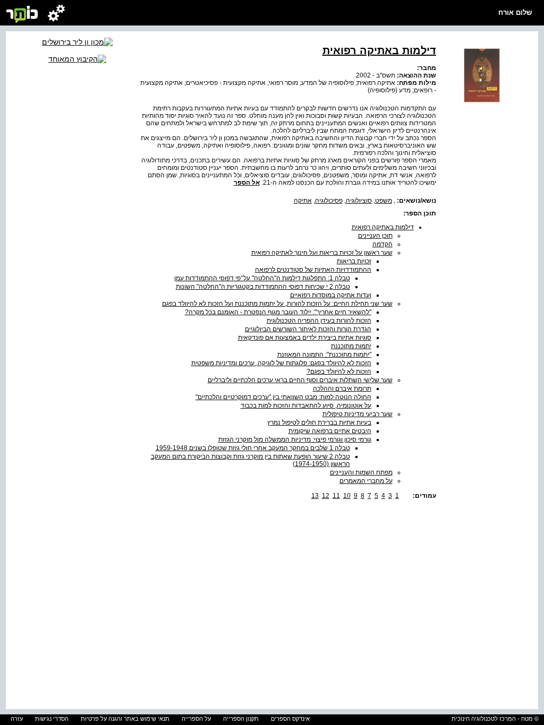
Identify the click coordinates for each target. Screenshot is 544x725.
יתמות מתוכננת (351, 346)
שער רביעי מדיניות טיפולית (357, 414)
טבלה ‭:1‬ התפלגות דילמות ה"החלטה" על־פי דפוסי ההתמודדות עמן (262, 278)
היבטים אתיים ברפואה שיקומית (329, 431)
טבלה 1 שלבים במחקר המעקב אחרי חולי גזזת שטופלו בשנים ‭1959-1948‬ (253, 448)
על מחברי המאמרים (366, 481)
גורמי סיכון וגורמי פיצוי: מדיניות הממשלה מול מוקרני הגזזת (294, 439)
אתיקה (303, 200)
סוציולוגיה (359, 200)
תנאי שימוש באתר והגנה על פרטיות (125, 718)
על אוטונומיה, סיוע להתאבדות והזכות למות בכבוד (306, 405)
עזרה (17, 718)
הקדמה (382, 244)
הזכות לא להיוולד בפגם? (339, 371)
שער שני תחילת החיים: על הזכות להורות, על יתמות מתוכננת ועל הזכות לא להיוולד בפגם (277, 303)
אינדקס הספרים (290, 718)
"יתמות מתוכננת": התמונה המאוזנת (324, 354)
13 (315, 495)
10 (347, 495)
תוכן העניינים (375, 235)
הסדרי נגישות (52, 718)
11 (336, 495)
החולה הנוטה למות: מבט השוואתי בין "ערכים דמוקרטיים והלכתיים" (283, 397)
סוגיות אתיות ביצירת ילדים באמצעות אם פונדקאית (304, 337)
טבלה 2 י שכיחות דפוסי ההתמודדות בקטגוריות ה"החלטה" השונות (263, 286)
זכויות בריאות (354, 261)
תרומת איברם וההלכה (342, 388)
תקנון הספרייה (241, 718)
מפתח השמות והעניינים (361, 472)
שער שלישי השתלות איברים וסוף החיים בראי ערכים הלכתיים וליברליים (300, 380)
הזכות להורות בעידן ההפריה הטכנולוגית (319, 320)
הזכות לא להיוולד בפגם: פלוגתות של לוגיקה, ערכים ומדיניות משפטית (281, 363)
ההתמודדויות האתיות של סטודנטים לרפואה (313, 269)
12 (325, 495)
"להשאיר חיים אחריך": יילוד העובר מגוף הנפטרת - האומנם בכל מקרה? (278, 312)
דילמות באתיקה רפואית (383, 227)
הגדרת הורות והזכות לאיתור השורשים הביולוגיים (308, 329)
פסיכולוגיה (329, 200)
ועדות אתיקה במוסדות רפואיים (330, 295)
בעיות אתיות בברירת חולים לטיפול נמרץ (319, 422)
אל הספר (247, 182)
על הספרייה (196, 718)
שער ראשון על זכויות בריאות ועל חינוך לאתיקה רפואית (322, 252)
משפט (383, 200)
